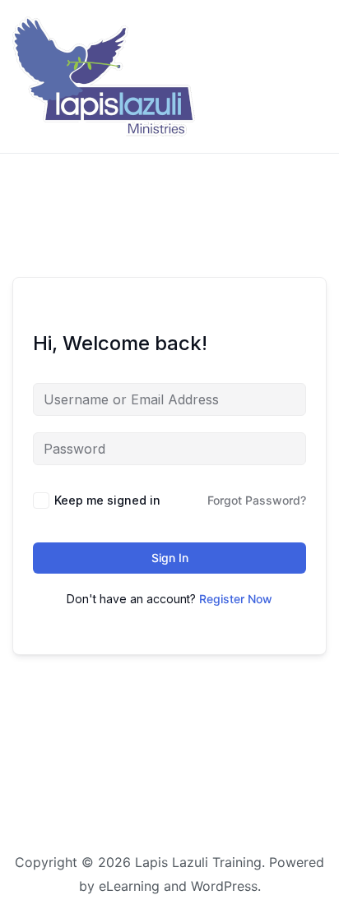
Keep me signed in (107, 500)
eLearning (129, 886)
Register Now (235, 599)
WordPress (224, 886)
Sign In (169, 558)
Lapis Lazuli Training (198, 862)
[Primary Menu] (307, 76)
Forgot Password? (256, 500)
